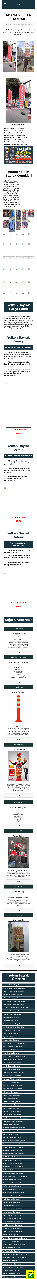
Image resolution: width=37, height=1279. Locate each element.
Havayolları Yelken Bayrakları (12, 1085)
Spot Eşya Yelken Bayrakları (12, 1225)
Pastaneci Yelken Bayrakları (11, 1196)
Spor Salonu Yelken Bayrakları (12, 1222)
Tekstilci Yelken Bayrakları (11, 1248)
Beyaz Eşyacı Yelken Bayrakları (13, 1004)
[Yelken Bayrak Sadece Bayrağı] (18, 405)
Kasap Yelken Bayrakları (10, 1098)
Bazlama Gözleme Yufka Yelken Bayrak (15, 1007)
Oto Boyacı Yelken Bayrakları (12, 1150)
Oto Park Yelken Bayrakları (11, 1179)
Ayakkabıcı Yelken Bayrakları (12, 994)
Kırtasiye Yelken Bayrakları (11, 1105)
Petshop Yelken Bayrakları (11, 1202)
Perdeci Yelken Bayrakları (11, 1199)
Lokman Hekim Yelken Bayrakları (13, 1128)
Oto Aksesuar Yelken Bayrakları (13, 1147)
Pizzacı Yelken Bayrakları (11, 1212)
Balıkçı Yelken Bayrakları (10, 998)
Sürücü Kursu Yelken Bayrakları (13, 1231)
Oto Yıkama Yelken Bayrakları (12, 1189)
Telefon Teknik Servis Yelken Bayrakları (15, 1254)
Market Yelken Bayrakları (10, 1134)
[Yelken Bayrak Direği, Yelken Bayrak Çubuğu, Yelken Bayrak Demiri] (18, 501)
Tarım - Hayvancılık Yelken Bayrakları (15, 1238)
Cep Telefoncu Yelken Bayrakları (13, 1027)
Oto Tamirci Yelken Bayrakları (12, 1183)
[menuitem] (19, 985)
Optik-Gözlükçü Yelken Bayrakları (13, 1140)
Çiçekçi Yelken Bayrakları (11, 1030)
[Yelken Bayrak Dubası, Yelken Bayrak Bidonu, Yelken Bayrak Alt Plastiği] (18, 587)
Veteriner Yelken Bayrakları (11, 1277)
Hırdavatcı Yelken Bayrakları (12, 1089)
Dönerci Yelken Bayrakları (11, 1053)
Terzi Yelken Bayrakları (10, 1261)
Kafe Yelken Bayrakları (10, 1092)
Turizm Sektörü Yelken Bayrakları (13, 1267)
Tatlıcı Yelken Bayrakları (10, 1241)
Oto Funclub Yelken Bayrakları (12, 1160)
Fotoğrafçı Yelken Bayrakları (11, 1079)
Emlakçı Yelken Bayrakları (11, 1069)
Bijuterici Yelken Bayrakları (11, 1011)
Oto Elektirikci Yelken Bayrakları (13, 1157)
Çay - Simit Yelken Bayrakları (12, 1024)
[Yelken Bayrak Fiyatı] (18, 154)
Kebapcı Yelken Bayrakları (11, 1102)
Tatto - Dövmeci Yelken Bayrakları (13, 1244)
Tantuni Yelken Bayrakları (10, 1235)
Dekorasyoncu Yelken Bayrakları (13, 1043)
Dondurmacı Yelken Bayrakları (12, 1050)
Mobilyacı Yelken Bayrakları (11, 1137)
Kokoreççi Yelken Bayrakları (11, 1111)
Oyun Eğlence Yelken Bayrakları (13, 1192)
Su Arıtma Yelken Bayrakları (11, 1228)
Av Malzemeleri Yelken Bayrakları (13, 988)
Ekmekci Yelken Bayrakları (11, 1063)
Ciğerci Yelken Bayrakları (10, 1033)
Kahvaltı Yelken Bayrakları (11, 1095)
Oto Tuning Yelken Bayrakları (12, 1186)
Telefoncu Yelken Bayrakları (11, 1251)
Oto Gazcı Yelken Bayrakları (12, 1163)
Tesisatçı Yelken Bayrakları (11, 1264)
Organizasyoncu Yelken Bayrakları (14, 1144)
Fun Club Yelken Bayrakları (11, 1076)
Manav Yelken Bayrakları (10, 1131)
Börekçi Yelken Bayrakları (11, 1017)
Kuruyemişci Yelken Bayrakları (12, 1121)
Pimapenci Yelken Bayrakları (12, 1209)
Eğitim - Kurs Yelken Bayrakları (12, 1059)
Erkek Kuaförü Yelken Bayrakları (13, 1072)
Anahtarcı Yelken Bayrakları (11, 985)
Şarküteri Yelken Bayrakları (11, 1215)
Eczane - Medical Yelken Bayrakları (14, 1056)
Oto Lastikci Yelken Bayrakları (12, 1173)
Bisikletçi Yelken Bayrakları (11, 1014)
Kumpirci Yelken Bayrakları (11, 1115)
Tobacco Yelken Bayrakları (11, 1270)
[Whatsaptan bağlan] (31, 1276)
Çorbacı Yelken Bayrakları (11, 1040)
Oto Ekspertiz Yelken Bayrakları (13, 1153)
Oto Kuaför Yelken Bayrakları (12, 1170)
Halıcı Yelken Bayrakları (10, 1082)
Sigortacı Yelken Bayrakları (11, 1218)
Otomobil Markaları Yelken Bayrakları (15, 1176)
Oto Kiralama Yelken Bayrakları (13, 1166)
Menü (18, 4)
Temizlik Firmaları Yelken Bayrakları (14, 1257)
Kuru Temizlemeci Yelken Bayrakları (14, 1118)
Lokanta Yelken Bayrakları (11, 1124)
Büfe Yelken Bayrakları (10, 1020)
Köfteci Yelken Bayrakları (10, 1108)
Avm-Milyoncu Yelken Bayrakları (13, 991)
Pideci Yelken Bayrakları (10, 1205)
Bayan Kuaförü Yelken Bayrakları (13, 1001)
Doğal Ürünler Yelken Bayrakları (13, 1046)
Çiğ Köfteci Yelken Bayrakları (12, 1037)
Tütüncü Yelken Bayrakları (11, 1274)
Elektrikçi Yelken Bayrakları (11, 1066)
